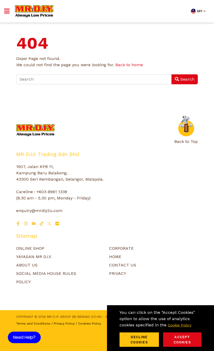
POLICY (23, 281)
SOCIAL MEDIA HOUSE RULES (46, 273)
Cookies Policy (89, 323)
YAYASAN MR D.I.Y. (34, 256)
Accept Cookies (182, 339)
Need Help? (24, 337)
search (186, 79)
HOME (115, 256)
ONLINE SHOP (30, 248)
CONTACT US (122, 265)
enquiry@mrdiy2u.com (39, 210)
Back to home (129, 64)
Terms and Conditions (33, 323)
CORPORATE (121, 248)
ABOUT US (27, 265)
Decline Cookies (139, 339)
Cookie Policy (179, 325)
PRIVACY (117, 273)
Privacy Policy (64, 323)
